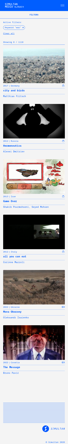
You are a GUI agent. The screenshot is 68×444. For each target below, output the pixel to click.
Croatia (15, 362)
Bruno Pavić (11, 373)
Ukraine (15, 307)
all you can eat (14, 256)
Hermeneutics (12, 145)
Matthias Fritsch (14, 96)
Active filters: (12, 22)
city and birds (14, 90)
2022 (5, 307)
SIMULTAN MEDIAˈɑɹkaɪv (14, 5)
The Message (11, 367)
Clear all (9, 33)
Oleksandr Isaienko (16, 317)
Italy (14, 252)
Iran (13, 196)
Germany (15, 86)
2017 (5, 86)
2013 (5, 196)
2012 (5, 141)
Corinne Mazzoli (14, 262)
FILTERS (34, 15)
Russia (14, 141)
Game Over (10, 201)
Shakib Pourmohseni (16, 207)
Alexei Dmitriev (14, 151)
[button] (62, 5)
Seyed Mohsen (40, 207)
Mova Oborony (12, 311)
